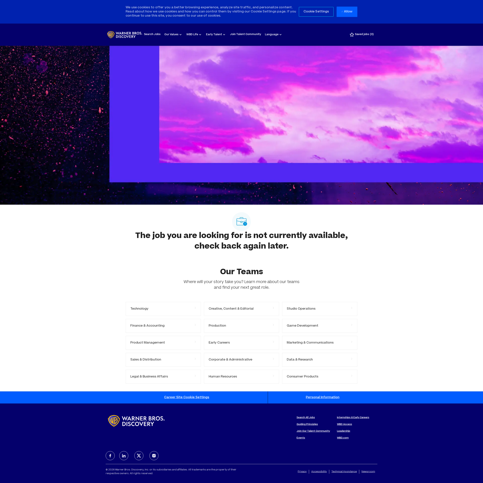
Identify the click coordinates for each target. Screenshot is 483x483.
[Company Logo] (124, 34)
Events (301, 438)
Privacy (302, 472)
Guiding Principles (307, 424)
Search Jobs (152, 34)
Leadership (343, 431)
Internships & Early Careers (353, 417)
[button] (316, 12)
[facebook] (110, 455)
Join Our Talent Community (313, 431)
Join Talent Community (245, 34)
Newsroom (368, 472)
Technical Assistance (344, 472)
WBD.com (343, 438)
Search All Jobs (306, 417)
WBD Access (344, 424)
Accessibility (319, 472)
